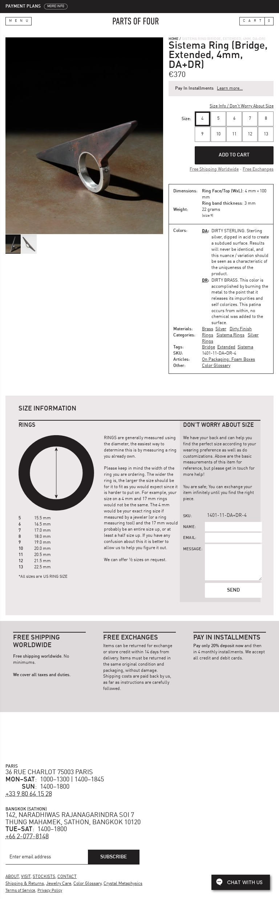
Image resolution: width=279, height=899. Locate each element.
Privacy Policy (49, 891)
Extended (226, 347)
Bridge (208, 347)
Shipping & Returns (24, 884)
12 (250, 134)
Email (189, 538)
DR (205, 280)
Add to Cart (234, 155)
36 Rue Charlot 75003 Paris (49, 772)
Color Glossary (216, 366)
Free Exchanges (258, 169)
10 (218, 134)
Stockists (44, 877)
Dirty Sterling (227, 231)
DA (205, 230)
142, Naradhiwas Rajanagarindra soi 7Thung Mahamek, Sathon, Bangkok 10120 (73, 819)
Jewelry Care (58, 884)
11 (234, 134)
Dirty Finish (241, 329)
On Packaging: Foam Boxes (228, 359)
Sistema (245, 347)
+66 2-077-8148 (27, 836)
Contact (67, 877)
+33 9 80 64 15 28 (28, 794)
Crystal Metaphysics (123, 884)
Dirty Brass (224, 280)
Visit (26, 877)
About (12, 877)
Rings (207, 335)
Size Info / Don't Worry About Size (242, 106)
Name (189, 527)
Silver (220, 329)
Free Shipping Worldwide (214, 169)
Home (173, 39)
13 (266, 134)
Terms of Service (20, 891)
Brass (207, 329)
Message (192, 549)
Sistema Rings (230, 335)
